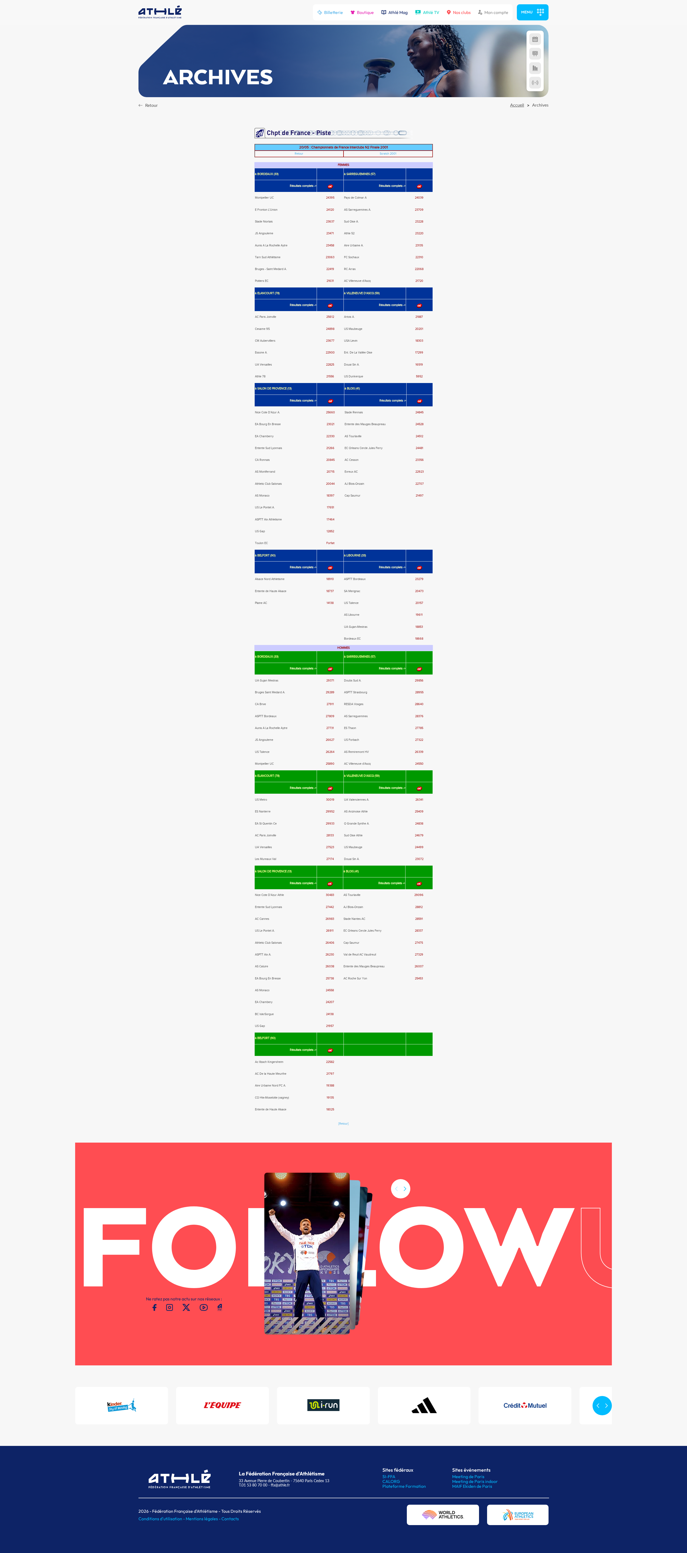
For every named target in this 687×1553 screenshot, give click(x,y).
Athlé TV (431, 12)
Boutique (365, 12)
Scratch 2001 (388, 153)
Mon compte (496, 12)
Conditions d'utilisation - (162, 1518)
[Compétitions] (535, 39)
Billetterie (333, 12)
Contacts (230, 1518)
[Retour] (343, 1123)
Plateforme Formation (404, 1486)
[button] (405, 1189)
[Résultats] (535, 54)
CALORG (391, 1481)
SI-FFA (388, 1476)
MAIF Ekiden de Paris (472, 1486)
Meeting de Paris (468, 1476)
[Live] (535, 83)
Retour (299, 153)
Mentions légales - (203, 1518)
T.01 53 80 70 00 (253, 1485)
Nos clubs (462, 12)
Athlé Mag (398, 12)
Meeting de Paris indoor (475, 1481)
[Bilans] (535, 68)
